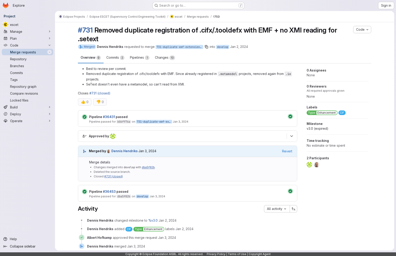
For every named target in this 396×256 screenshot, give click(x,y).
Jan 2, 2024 (239, 47)
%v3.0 (153, 220)
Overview (90, 57)
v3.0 (317, 128)
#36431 (109, 117)
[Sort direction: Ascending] (293, 208)
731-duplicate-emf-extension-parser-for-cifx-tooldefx (180, 47)
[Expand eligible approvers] (291, 136)
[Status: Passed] (84, 117)
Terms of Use (237, 254)
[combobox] (277, 208)
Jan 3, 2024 (180, 121)
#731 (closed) (99, 93)
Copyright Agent (260, 254)
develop (222, 47)
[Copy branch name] (206, 47)
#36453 (109, 191)
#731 (85, 30)
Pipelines (139, 57)
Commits (114, 57)
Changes (164, 57)
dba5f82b (148, 167)
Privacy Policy (216, 254)
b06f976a (123, 122)
